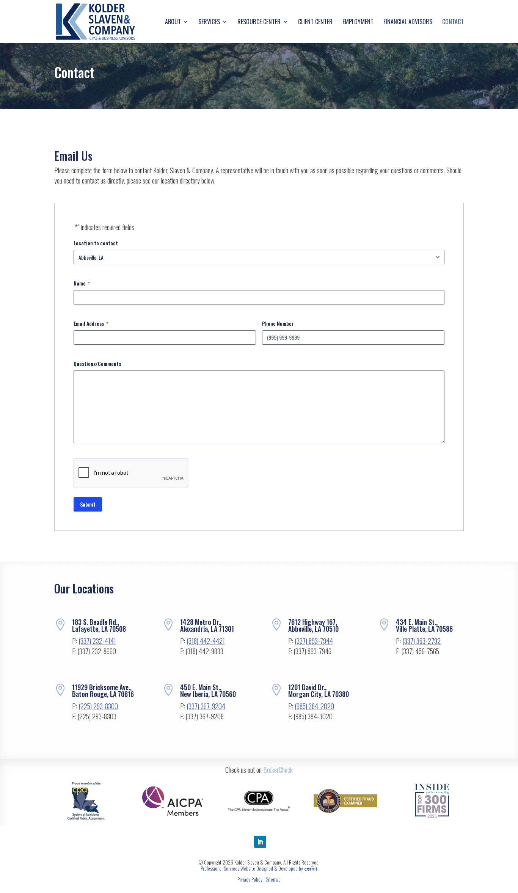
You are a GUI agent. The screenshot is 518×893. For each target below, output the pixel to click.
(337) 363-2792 (421, 641)
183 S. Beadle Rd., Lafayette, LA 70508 (99, 625)
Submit (88, 504)
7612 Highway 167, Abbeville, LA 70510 (313, 625)
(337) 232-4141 (97, 641)
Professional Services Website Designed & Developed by (252, 868)
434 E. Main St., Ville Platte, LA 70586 (424, 625)
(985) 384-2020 (314, 706)
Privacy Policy (249, 879)
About (173, 22)
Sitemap (273, 879)
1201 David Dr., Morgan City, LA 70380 (318, 690)
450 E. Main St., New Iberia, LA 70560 (208, 690)
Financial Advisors (407, 22)
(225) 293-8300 (98, 706)
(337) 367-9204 (206, 706)
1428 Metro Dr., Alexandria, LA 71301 (207, 625)
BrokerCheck (278, 770)
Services (209, 22)
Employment (358, 22)
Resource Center (259, 22)
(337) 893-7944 (314, 641)
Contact (453, 22)
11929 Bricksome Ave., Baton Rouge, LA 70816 (103, 690)
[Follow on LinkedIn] (260, 842)
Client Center (315, 22)
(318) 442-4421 (206, 641)
